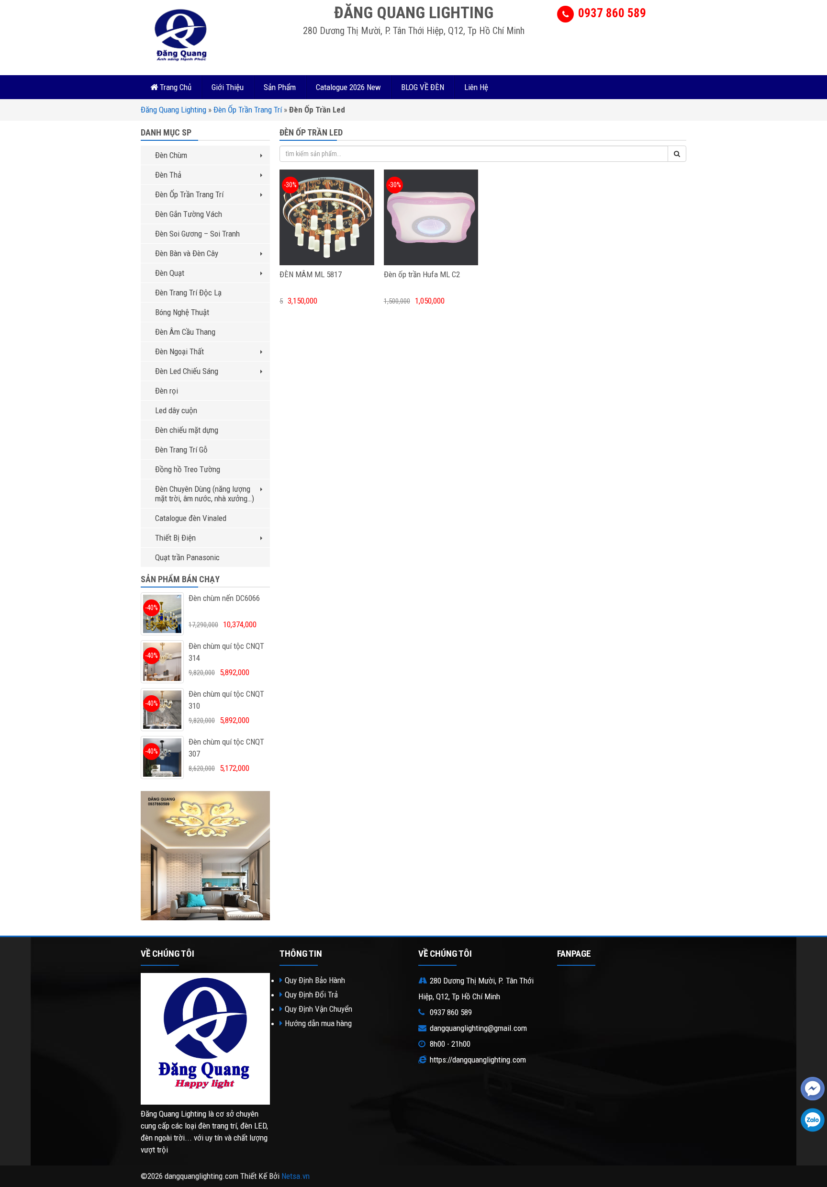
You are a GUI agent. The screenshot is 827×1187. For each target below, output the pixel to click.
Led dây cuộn (176, 410)
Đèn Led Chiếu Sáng (186, 371)
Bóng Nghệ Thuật (182, 312)
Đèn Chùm (171, 155)
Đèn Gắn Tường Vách (188, 214)
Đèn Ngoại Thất (179, 351)
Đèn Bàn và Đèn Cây (186, 253)
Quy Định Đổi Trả (311, 994)
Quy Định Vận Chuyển (318, 1009)
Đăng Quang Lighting (173, 109)
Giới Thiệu (228, 87)
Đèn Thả (168, 175)
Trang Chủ (174, 87)
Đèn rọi (166, 391)
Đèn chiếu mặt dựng (186, 430)
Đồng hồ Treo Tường (187, 469)
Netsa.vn (295, 1176)
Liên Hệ (476, 87)
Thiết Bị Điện (175, 538)
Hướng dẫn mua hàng (318, 1023)
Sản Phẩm (280, 87)
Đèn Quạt (169, 273)
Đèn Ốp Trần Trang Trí (247, 109)
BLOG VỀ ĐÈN (422, 87)
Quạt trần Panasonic (187, 557)
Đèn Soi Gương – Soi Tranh (197, 233)
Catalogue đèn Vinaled (190, 518)
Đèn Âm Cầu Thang (185, 332)
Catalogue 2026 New (348, 87)
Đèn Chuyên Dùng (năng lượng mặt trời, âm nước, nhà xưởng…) (204, 493)
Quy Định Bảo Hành (315, 980)
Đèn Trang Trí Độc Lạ (188, 292)
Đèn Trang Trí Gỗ (181, 449)
